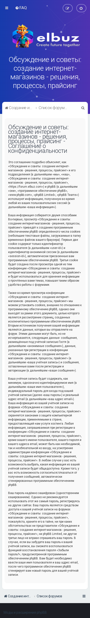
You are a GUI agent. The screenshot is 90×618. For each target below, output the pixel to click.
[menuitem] (21, 7)
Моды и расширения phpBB (25, 612)
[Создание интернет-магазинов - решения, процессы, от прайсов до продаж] (45, 36)
